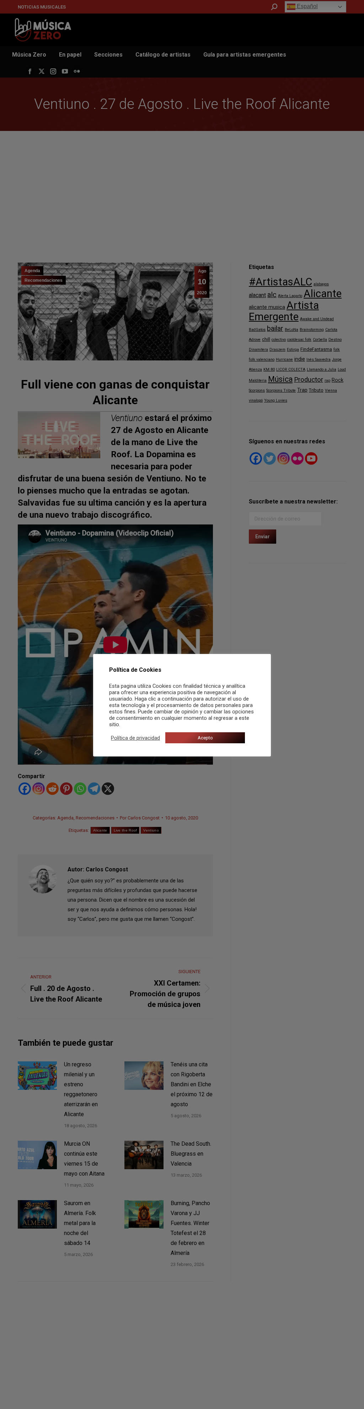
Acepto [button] (205, 737)
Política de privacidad (135, 738)
